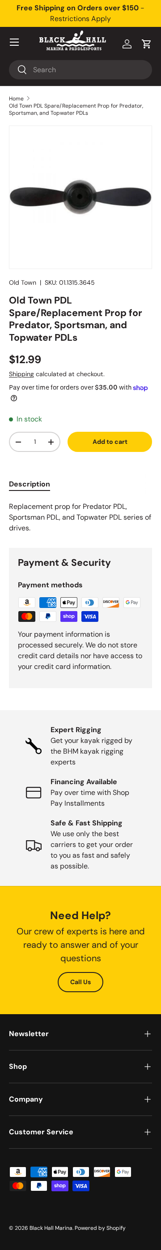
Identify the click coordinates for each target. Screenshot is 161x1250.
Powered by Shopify (100, 1228)
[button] (147, 44)
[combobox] (80, 69)
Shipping (21, 374)
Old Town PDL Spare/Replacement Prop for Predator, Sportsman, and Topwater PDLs (76, 109)
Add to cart (110, 442)
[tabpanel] (80, 517)
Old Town (22, 282)
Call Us (80, 982)
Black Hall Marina (51, 1228)
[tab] (29, 484)
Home (16, 98)
